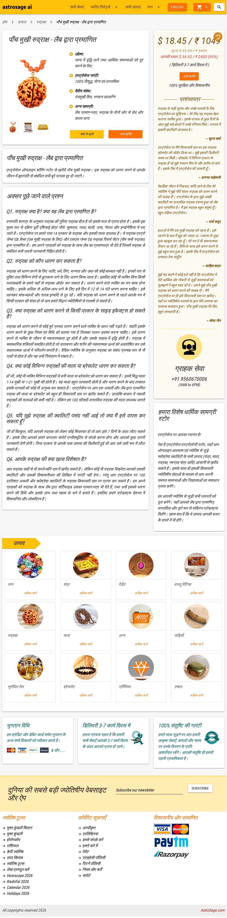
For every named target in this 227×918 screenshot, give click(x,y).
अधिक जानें (30, 593)
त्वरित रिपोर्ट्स (105, 7)
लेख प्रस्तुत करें (15, 869)
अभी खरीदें (126, 134)
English (177, 7)
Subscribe (200, 788)
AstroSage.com (213, 910)
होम (4, 22)
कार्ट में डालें (86, 134)
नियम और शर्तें (90, 869)
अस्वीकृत (86, 827)
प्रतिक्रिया (88, 833)
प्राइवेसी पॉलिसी (91, 857)
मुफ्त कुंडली (12, 833)
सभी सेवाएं (77, 7)
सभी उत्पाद (133, 7)
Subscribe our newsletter (135, 790)
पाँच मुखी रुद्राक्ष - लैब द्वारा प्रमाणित (81, 22)
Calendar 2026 (15, 887)
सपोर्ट (84, 875)
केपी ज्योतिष (12, 851)
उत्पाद (21, 22)
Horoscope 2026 (17, 875)
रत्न (154, 7)
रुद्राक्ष (41, 22)
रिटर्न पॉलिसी (89, 863)
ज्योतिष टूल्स (13, 863)
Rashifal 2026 (15, 881)
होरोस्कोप (11, 839)
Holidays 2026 (15, 893)
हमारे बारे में (87, 845)
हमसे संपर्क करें (90, 839)
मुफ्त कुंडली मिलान (17, 827)
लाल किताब (12, 857)
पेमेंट (83, 851)
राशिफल (10, 845)
